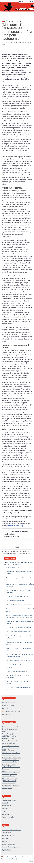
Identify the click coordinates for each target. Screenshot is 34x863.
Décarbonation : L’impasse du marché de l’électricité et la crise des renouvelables (11, 760)
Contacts (5, 708)
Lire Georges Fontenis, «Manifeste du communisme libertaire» (11, 767)
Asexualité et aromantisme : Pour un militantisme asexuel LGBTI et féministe (11, 748)
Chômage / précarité (8, 835)
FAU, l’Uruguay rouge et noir (15, 600)
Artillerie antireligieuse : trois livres (16, 671)
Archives (13, 859)
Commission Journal (20, 42)
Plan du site (6, 714)
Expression (12, 562)
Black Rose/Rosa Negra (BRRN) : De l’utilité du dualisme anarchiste (9, 781)
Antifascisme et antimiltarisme (11, 830)
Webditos (5, 808)
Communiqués (6, 805)
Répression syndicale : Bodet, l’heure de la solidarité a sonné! (11, 729)
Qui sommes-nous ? (8, 703)
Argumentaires (6, 814)
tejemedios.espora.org (15, 526)
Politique (5, 841)
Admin (31, 861)
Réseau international (8, 844)
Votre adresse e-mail (12, 536)
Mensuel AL (20, 562)
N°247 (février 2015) (14, 564)
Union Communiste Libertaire (12, 857)
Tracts (4, 811)
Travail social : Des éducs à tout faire (17, 596)
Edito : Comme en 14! (13, 567)
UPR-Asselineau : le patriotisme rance (18, 632)
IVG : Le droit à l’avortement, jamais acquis (19, 627)
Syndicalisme (6, 850)
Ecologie (5, 838)
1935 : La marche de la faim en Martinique (19, 661)
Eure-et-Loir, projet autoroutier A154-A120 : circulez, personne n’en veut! (11, 736)
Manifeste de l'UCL (8, 705)
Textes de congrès (8, 817)
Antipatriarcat (6, 832)
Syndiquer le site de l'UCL (12, 711)
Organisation (5, 859)
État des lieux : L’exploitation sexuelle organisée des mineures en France (11, 774)
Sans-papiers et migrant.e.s (10, 847)
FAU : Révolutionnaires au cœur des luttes (19, 605)
